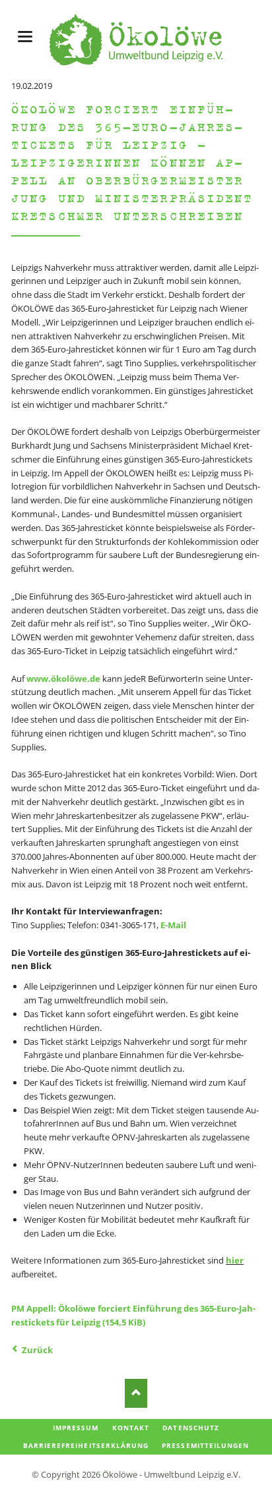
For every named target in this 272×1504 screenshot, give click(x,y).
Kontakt (130, 1427)
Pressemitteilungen (205, 1445)
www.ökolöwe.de (63, 678)
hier (235, 1260)
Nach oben (136, 1393)
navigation (25, 36)
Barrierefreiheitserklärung (86, 1445)
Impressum (75, 1427)
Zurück (37, 1350)
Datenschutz (190, 1427)
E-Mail (173, 925)
